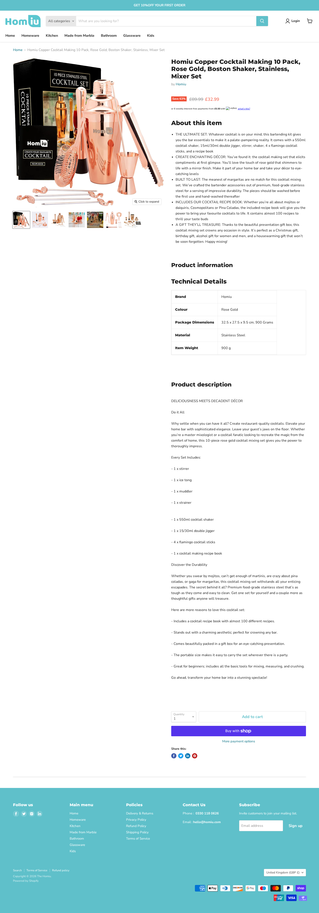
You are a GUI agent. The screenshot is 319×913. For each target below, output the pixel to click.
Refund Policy (136, 826)
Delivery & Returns (139, 813)
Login (295, 21)
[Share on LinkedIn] (187, 755)
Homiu (181, 84)
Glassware (132, 35)
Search (17, 870)
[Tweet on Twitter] (180, 755)
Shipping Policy (137, 832)
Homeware (30, 35)
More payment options (238, 741)
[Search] (262, 21)
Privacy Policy (136, 819)
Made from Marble (79, 35)
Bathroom (109, 35)
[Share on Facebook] (173, 755)
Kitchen (52, 35)
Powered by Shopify (26, 881)
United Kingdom (282, 872)
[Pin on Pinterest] (194, 755)
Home (10, 35)
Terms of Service (138, 838)
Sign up (296, 825)
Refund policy (60, 870)
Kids (150, 35)
